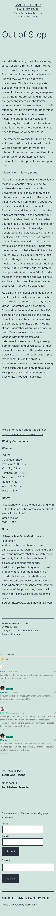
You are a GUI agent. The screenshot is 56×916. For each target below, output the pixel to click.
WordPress (31, 904)
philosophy (15, 634)
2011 (20, 630)
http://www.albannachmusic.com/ (22, 434)
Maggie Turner (12, 627)
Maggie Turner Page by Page (26, 898)
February (27, 630)
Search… (7, 860)
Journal (36, 630)
